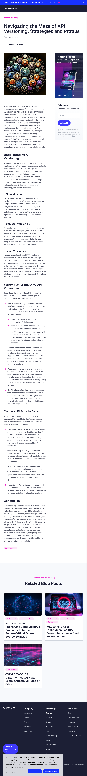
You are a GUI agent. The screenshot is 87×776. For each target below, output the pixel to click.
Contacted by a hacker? (9, 749)
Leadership (28, 713)
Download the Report (64, 95)
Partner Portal (73, 726)
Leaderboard (72, 722)
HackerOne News (26, 619)
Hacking (48, 740)
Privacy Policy (65, 131)
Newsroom (27, 726)
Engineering (52, 622)
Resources (71, 731)
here (73, 136)
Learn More (53, 2)
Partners (27, 722)
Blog (69, 713)
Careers (26, 717)
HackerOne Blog (11, 17)
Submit (63, 123)
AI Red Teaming (51, 735)
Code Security (10, 548)
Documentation (73, 717)
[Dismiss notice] (83, 2)
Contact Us (28, 731)
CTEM (48, 754)
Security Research (67, 619)
